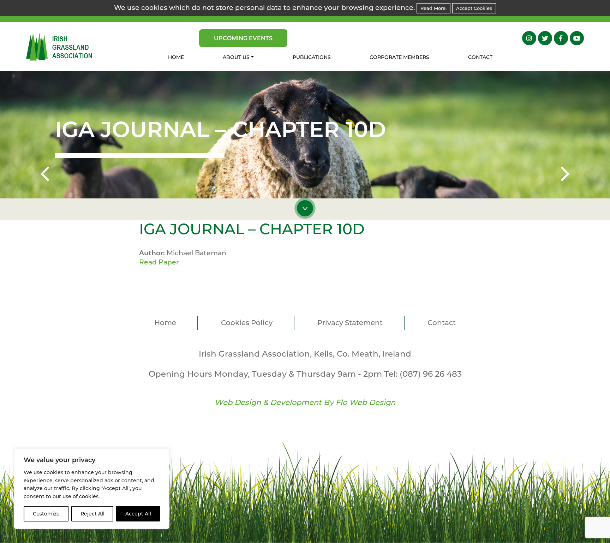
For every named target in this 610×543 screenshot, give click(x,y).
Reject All (92, 514)
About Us (236, 57)
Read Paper (159, 262)
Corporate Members (399, 57)
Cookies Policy (247, 322)
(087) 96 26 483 (431, 374)
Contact (480, 57)
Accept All (138, 514)
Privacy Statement (350, 322)
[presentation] (45, 175)
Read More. (433, 8)
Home (176, 57)
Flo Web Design (365, 402)
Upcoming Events (243, 38)
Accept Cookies (474, 8)
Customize (46, 514)
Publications (312, 57)
